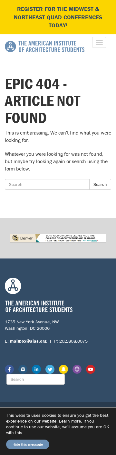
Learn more (70, 421)
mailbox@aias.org (28, 341)
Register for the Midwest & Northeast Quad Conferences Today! (58, 17)
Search (100, 184)
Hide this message (28, 444)
